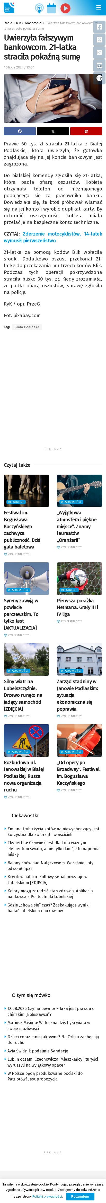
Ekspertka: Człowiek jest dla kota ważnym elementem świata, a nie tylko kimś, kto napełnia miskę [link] (53, 848)
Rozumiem (80, 1196)
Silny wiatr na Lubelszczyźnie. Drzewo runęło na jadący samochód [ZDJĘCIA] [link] (23, 695)
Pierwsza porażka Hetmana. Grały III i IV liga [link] (77, 607)
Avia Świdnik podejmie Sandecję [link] (37, 1051)
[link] (9, 8)
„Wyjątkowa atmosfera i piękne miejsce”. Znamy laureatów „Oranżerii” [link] (76, 526)
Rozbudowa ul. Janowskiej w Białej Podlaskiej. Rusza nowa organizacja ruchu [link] (24, 776)
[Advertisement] (53, 392)
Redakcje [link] (16, 502)
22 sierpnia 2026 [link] (71, 547)
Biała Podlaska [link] (27, 327)
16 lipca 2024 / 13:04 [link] (19, 67)
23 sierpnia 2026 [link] (18, 554)
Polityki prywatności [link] (47, 1196)
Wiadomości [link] (71, 502)
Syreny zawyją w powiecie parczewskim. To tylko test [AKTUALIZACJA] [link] (21, 614)
